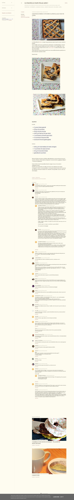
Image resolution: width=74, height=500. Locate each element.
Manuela (36, 184)
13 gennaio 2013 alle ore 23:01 (43, 310)
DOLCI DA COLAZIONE (25, 17)
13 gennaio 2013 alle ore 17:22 (42, 278)
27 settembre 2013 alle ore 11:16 (43, 389)
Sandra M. (36, 363)
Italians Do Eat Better (39, 340)
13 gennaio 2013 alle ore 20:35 (42, 290)
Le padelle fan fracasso (36, 3)
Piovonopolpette (38, 285)
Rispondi (36, 249)
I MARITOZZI (35, 475)
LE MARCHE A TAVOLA (40, 7)
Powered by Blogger (45, 493)
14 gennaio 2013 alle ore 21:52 (43, 316)
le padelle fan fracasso (42, 205)
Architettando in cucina (39, 295)
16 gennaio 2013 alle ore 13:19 (43, 350)
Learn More (56, 496)
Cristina (36, 290)
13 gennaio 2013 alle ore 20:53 (48, 295)
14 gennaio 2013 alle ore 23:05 (43, 321)
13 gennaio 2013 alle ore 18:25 (45, 285)
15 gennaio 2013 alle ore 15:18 (48, 334)
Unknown (36, 273)
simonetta (37, 304)
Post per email (37, 177)
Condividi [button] (22, 11)
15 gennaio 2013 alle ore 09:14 (42, 328)
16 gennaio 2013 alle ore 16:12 (42, 358)
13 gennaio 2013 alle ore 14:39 (42, 251)
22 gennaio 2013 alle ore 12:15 (43, 368)
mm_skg (36, 310)
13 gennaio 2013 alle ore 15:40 (43, 273)
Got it (62, 496)
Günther (36, 358)
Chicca (36, 328)
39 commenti (37, 445)
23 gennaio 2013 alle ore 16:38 (43, 383)
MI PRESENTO (32, 7)
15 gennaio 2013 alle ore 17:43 (43, 345)
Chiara (36, 251)
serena (36, 278)
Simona (36, 190)
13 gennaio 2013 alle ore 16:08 (50, 241)
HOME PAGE (27, 7)
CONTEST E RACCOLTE (49, 7)
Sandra (40, 42)
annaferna (37, 262)
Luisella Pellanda (38, 257)
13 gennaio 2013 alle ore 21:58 (43, 304)
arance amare (51, 47)
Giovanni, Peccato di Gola (39, 334)
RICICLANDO (56, 7)
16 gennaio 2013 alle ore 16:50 (43, 363)
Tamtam (39, 229)
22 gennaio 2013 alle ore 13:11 (50, 375)
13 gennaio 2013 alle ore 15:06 (45, 257)
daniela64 (36, 316)
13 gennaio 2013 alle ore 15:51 (45, 229)
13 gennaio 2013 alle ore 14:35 (50, 205)
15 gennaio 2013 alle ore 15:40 (47, 340)
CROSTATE (23, 15)
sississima (36, 345)
